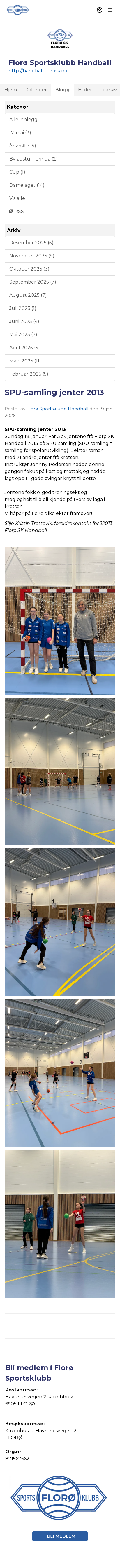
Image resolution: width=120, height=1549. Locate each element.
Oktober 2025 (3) (29, 269)
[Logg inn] (99, 10)
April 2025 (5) (24, 347)
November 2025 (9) (31, 256)
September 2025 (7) (32, 282)
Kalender (36, 90)
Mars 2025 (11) (25, 361)
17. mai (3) (20, 132)
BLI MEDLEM (61, 1536)
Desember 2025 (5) (31, 242)
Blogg (62, 90)
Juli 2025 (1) (22, 308)
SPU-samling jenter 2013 (54, 392)
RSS (18, 211)
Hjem (10, 90)
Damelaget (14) (27, 185)
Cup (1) (17, 172)
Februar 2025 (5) (28, 374)
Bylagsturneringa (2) (33, 159)
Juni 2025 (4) (24, 321)
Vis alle (17, 198)
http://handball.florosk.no (37, 71)
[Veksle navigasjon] (110, 10)
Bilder (85, 90)
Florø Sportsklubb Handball (57, 408)
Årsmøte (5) (22, 146)
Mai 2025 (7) (23, 334)
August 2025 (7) (28, 295)
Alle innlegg (23, 119)
